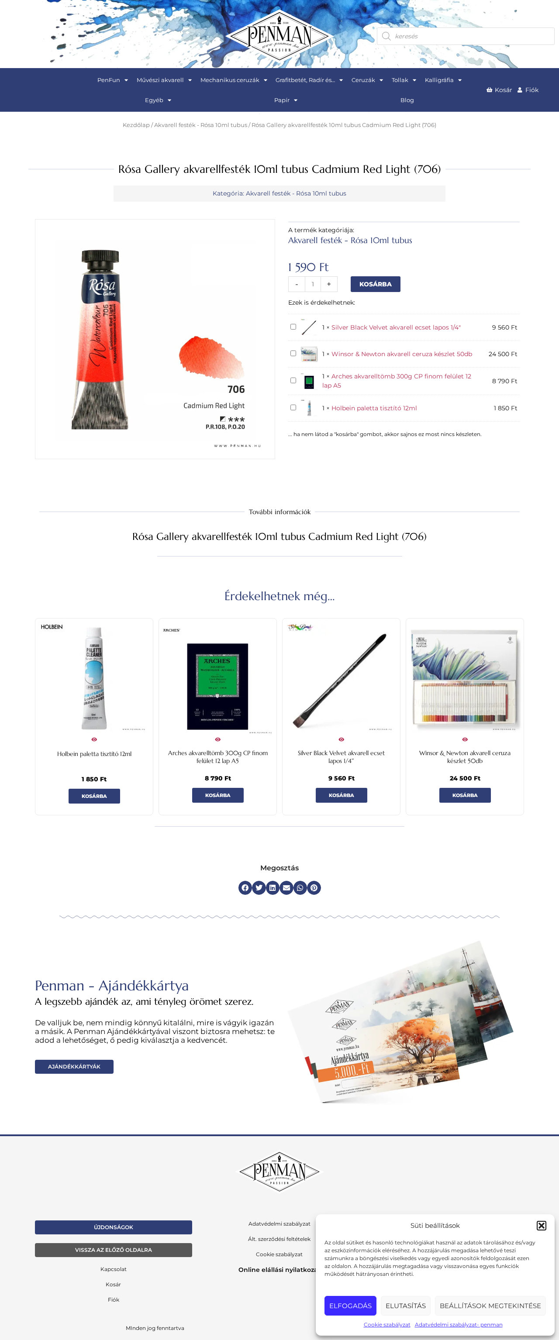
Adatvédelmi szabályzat (279, 1223)
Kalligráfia (439, 79)
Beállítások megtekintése (490, 1306)
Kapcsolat (113, 1269)
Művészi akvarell (160, 79)
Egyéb (154, 99)
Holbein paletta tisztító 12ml (374, 408)
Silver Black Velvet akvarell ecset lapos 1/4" (396, 327)
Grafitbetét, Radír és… (305, 79)
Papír (282, 99)
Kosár (113, 1284)
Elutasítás (406, 1306)
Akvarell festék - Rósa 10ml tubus (200, 125)
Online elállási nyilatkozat (279, 1270)
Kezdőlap (136, 125)
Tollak (400, 79)
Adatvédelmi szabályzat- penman (459, 1324)
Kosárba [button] (94, 796)
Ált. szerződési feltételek (279, 1239)
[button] (541, 1225)
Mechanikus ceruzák (229, 79)
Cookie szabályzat (387, 1324)
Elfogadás (350, 1306)
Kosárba (375, 284)
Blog (407, 99)
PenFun (108, 79)
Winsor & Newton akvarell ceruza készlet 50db (401, 354)
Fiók (113, 1299)
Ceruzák (363, 79)
